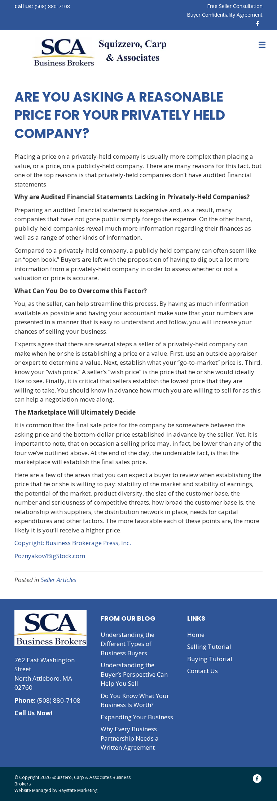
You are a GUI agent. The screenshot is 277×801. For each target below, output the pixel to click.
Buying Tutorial (209, 659)
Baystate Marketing (77, 790)
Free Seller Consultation (235, 6)
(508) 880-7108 (51, 6)
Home (196, 634)
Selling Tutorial (209, 646)
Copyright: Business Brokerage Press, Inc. (72, 543)
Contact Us (202, 671)
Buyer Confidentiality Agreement (225, 14)
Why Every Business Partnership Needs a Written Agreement (130, 738)
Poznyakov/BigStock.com (49, 556)
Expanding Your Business (137, 717)
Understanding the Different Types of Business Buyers (127, 643)
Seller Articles (58, 579)
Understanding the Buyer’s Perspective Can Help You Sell (134, 674)
